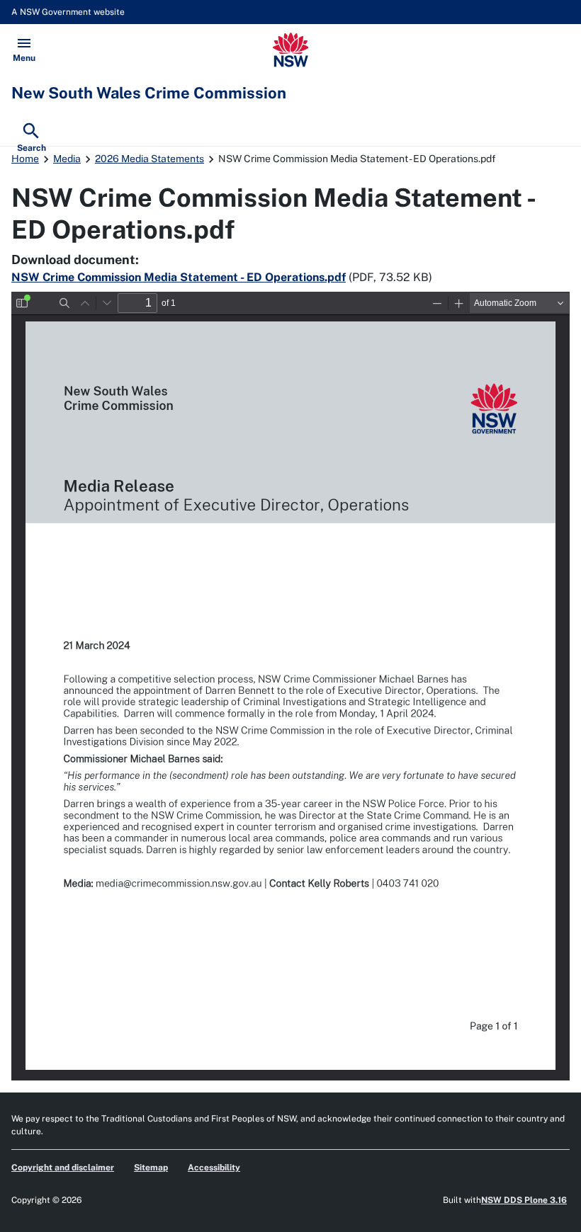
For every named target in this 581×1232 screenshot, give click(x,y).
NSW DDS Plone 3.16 (524, 1200)
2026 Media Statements (149, 158)
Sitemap (151, 1168)
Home (25, 158)
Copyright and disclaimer (62, 1168)
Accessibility (214, 1168)
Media (67, 158)
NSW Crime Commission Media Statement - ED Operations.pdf (178, 277)
